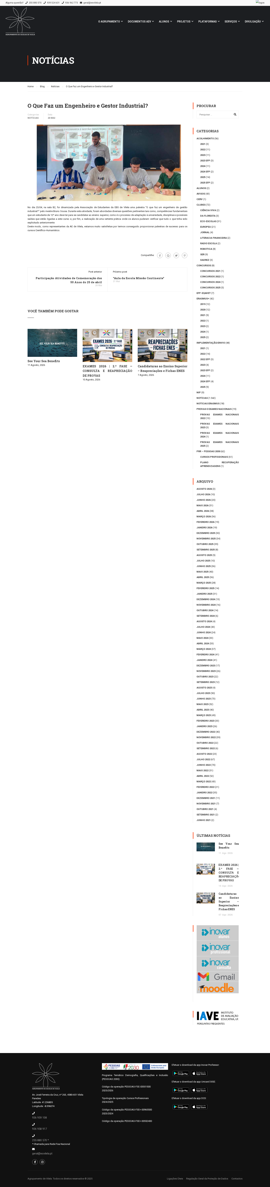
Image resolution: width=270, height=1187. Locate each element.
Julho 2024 (203, 627)
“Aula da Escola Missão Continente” (138, 278)
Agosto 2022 (204, 754)
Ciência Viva (208, 210)
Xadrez (204, 260)
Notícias (33, 118)
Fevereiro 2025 (205, 588)
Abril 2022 (203, 776)
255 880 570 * (40, 1140)
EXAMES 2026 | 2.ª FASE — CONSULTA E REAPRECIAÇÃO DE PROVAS (107, 370)
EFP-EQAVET (204, 293)
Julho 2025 (203, 560)
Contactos (236, 1178)
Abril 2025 (203, 577)
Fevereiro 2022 (205, 787)
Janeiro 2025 (204, 593)
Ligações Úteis (175, 1178)
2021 (202, 144)
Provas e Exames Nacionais (214, 409)
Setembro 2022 (206, 748)
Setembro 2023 (206, 682)
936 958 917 (39, 1129)
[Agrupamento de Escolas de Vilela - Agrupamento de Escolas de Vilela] (20, 23)
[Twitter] (176, 255)
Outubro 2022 (205, 742)
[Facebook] (160, 255)
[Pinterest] (184, 255)
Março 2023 (204, 715)
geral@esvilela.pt (92, 2)
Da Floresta (207, 215)
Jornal (205, 232)
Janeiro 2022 (204, 792)
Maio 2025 (202, 571)
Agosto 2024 (204, 621)
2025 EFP (205, 182)
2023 (202, 155)
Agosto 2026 (204, 488)
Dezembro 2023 (206, 665)
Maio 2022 (202, 770)
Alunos (164, 21)
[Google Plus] (168, 255)
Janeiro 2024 (204, 660)
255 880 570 (35, 2)
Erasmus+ (203, 298)
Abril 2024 (203, 643)
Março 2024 (204, 649)
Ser (202, 254)
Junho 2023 (204, 698)
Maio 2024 (202, 638)
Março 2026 (204, 516)
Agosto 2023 (204, 687)
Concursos (204, 265)
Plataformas (207, 21)
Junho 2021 (204, 820)
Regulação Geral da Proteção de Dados (207, 1178)
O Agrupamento (109, 21)
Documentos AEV (139, 21)
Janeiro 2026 (204, 527)
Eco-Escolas (208, 221)
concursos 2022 (210, 276)
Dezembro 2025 (206, 533)
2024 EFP (205, 171)
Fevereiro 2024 (205, 654)
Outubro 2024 (205, 610)
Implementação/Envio (211, 342)
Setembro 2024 (206, 615)
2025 (202, 177)
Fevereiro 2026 (205, 522)
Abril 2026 (203, 511)
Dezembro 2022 (206, 731)
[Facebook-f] (35, 1162)
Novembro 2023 (206, 671)
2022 (202, 149)
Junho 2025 (204, 566)
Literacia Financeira (213, 237)
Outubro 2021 (205, 809)
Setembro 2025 (206, 549)
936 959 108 (39, 1117)
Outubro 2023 (205, 676)
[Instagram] (42, 1162)
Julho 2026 (203, 494)
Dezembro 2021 (206, 798)
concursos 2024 (210, 282)
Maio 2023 (202, 704)
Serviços (231, 21)
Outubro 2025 (205, 544)
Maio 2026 (202, 505)
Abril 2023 (203, 709)
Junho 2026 (204, 500)
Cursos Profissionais (214, 456)
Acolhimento (205, 138)
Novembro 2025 (206, 538)
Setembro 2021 (206, 814)
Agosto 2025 (204, 555)
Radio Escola (208, 243)
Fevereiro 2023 (205, 720)
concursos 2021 (210, 271)
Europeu (205, 226)
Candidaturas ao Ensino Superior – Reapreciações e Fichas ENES (229, 901)
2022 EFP (205, 359)
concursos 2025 (210, 287)
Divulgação (253, 21)
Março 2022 (204, 781)
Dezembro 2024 (206, 599)
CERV (200, 199)
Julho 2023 (203, 693)
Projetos (183, 21)
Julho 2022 (203, 759)
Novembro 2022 (206, 737)
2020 (202, 309)
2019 (202, 304)
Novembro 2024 (206, 604)
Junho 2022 (204, 765)
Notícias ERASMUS (208, 403)
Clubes (201, 204)
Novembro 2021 (206, 803)
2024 (202, 166)
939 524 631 (53, 2)
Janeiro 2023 (204, 726)
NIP (199, 392)
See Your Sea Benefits (44, 361)
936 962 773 (71, 2)
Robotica (206, 249)
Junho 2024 (204, 632)
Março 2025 (204, 582)
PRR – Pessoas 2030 (208, 451)
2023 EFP (205, 160)
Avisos (201, 193)
